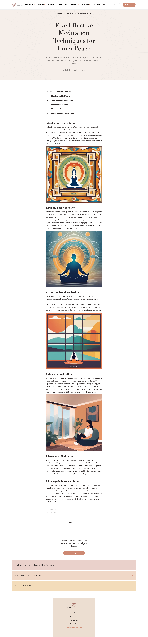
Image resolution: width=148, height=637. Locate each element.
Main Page (60, 13)
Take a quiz (74, 553)
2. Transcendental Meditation (61, 100)
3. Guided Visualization (59, 104)
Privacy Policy (74, 616)
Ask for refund (74, 624)
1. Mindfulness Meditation (60, 96)
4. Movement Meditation (59, 109)
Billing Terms (74, 613)
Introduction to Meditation (60, 91)
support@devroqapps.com (74, 627)
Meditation (70, 13)
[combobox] (30, 5)
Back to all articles (74, 522)
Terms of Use (74, 620)
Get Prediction (129, 4)
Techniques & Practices (84, 13)
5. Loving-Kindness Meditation (62, 113)
